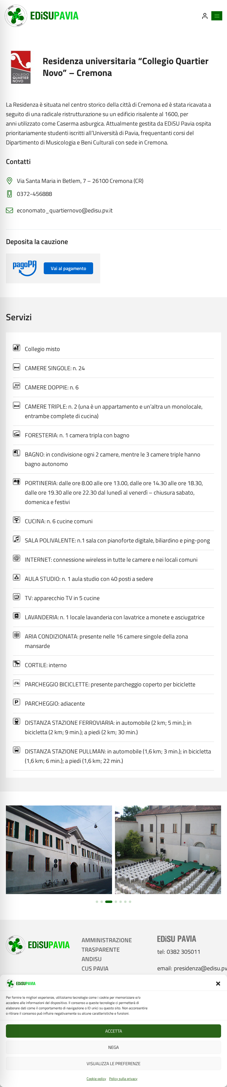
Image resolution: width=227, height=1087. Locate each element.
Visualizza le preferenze (113, 1063)
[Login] (204, 16)
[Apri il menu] (216, 15)
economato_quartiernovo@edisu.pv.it (65, 210)
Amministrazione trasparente (107, 944)
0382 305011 (183, 951)
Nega (113, 1047)
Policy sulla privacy (123, 1078)
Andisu (92, 958)
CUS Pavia (95, 968)
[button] (218, 984)
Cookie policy (96, 1078)
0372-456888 (34, 193)
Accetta (113, 1031)
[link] (59, 849)
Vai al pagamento (68, 268)
